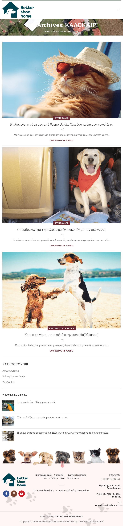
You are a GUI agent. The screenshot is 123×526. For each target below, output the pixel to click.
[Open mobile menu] (119, 10)
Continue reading (61, 140)
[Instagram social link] (14, 493)
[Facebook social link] (6, 493)
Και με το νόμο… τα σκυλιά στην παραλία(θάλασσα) (61, 335)
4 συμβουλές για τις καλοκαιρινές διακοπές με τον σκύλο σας (61, 229)
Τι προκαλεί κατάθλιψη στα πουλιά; (36, 402)
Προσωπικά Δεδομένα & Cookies (74, 490)
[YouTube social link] (21, 493)
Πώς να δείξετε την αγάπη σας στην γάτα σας (42, 417)
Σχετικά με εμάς (43, 474)
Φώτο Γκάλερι (51, 478)
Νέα (62, 478)
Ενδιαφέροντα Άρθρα (61, 328)
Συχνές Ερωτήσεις (76, 474)
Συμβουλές (61, 118)
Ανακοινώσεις (10, 370)
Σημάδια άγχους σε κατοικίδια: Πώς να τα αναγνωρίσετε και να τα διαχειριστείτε (62, 432)
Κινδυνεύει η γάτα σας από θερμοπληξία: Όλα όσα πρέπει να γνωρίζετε (61, 124)
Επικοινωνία (73, 478)
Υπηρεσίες (59, 474)
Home (47, 31)
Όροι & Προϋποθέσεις (44, 490)
